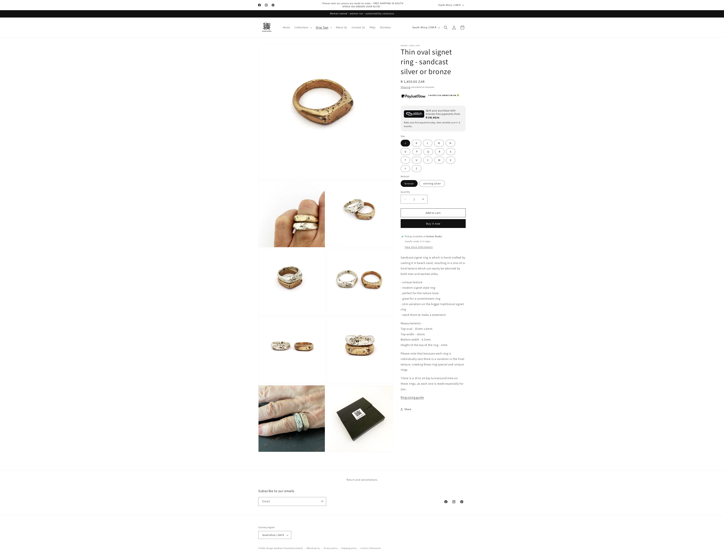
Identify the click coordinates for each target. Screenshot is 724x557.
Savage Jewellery (274, 548)
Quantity (405, 191)
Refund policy (313, 548)
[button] (303, 27)
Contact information (370, 548)
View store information (419, 247)
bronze (409, 183)
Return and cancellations (362, 479)
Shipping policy (349, 548)
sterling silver (432, 183)
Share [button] (407, 409)
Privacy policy (331, 548)
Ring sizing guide (412, 397)
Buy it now (433, 223)
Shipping (405, 87)
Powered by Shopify (293, 548)
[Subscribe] (322, 501)
